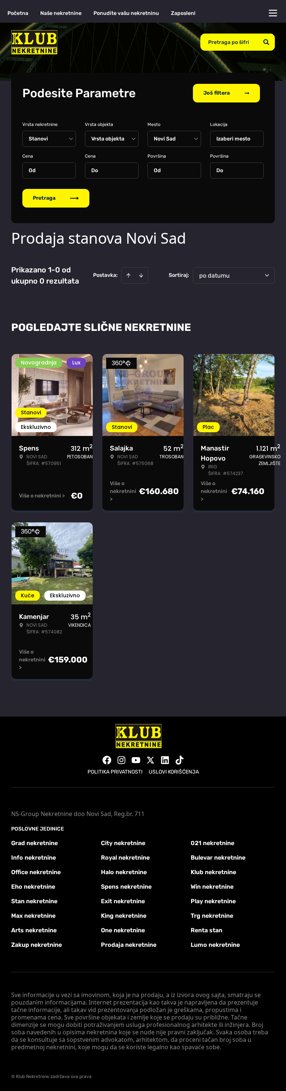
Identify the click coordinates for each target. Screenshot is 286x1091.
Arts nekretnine (34, 930)
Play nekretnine (213, 901)
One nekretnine (123, 930)
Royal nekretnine (125, 857)
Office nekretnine (36, 872)
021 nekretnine (212, 843)
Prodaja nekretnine (128, 944)
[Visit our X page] (150, 760)
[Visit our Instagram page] (121, 760)
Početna (17, 13)
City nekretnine (123, 843)
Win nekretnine (212, 886)
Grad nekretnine (34, 843)
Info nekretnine (33, 857)
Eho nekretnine (33, 886)
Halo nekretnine (124, 872)
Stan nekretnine (34, 901)
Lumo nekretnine (215, 944)
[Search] (266, 42)
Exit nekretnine (123, 901)
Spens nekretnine (126, 886)
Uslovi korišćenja (174, 772)
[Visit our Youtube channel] (135, 760)
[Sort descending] (141, 275)
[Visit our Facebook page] (106, 760)
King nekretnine (123, 915)
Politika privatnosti (115, 772)
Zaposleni (183, 13)
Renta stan (206, 930)
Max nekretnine (33, 915)
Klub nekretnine (213, 872)
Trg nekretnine (212, 915)
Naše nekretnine (61, 13)
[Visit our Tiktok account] (179, 760)
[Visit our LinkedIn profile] (165, 760)
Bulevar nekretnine (218, 857)
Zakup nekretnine (36, 944)
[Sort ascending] (128, 275)
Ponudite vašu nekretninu (126, 13)
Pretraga (44, 198)
